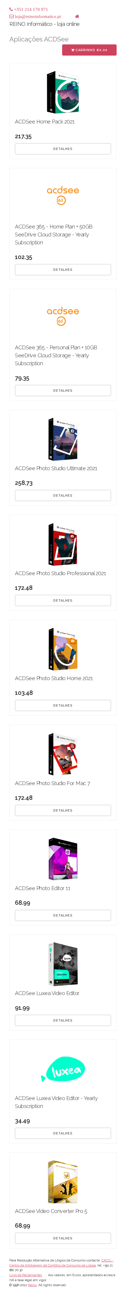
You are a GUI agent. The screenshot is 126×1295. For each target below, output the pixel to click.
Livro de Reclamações (25, 1275)
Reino (32, 1285)
